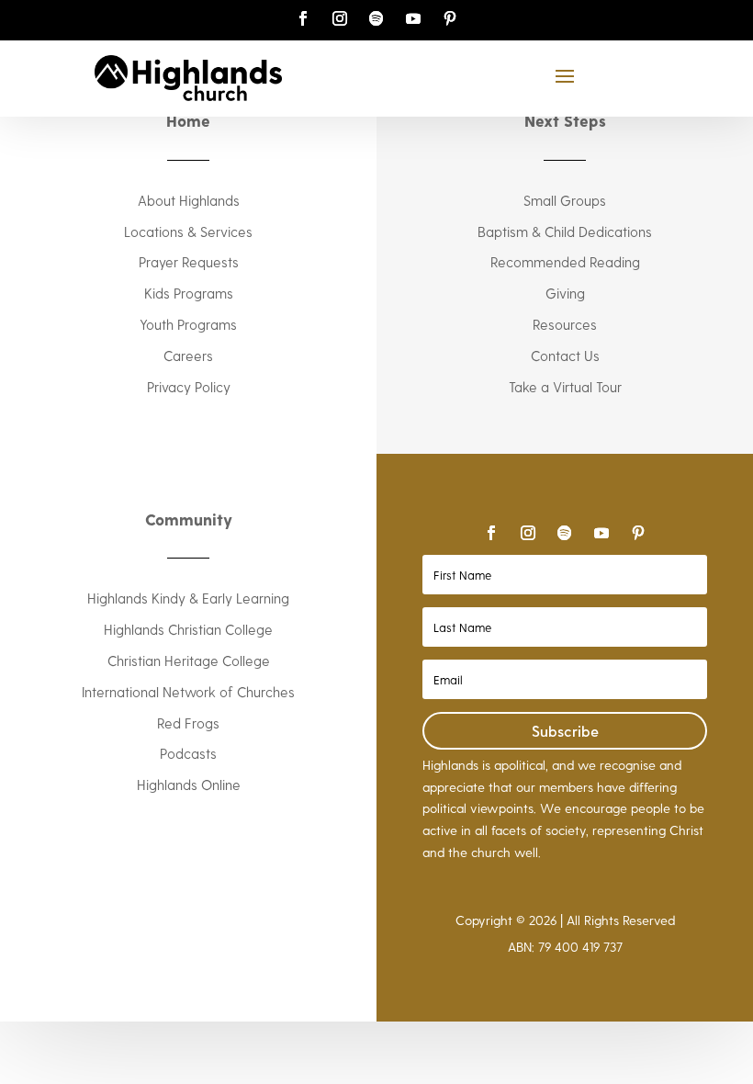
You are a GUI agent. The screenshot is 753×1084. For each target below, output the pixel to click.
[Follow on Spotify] (376, 18)
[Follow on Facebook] (303, 18)
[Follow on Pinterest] (450, 18)
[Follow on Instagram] (339, 18)
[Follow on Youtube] (413, 18)
